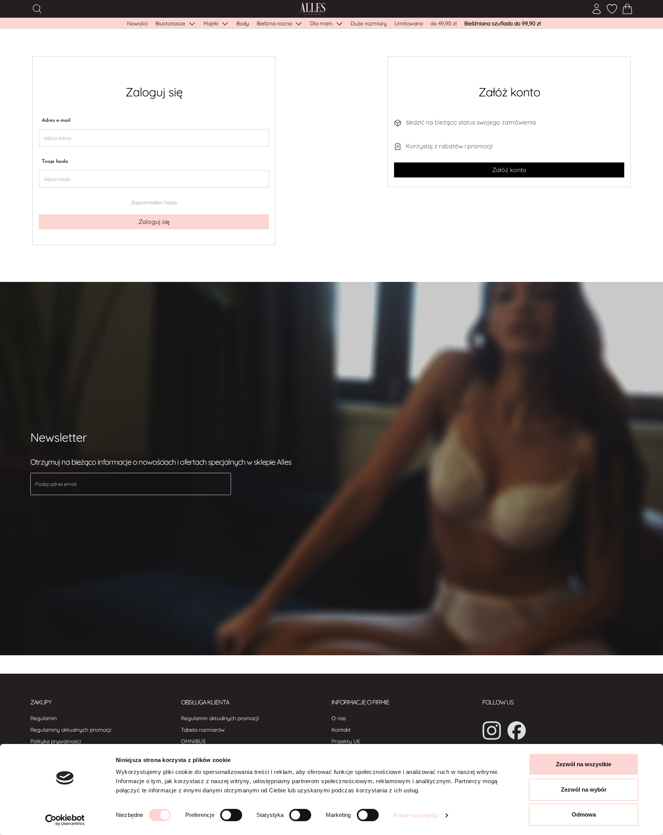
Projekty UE (346, 741)
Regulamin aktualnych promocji (220, 718)
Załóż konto (509, 170)
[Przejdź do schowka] (612, 8)
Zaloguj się (154, 221)
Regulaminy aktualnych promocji (70, 729)
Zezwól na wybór (584, 789)
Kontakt (341, 729)
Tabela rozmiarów (203, 729)
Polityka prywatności (55, 741)
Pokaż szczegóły (416, 815)
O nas (339, 718)
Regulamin (43, 718)
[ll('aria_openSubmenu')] (192, 23)
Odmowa (584, 814)
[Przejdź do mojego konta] (596, 8)
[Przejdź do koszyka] (627, 8)
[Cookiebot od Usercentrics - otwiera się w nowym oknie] (65, 820)
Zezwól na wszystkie (583, 764)
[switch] (231, 815)
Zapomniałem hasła (154, 202)
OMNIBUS (193, 741)
